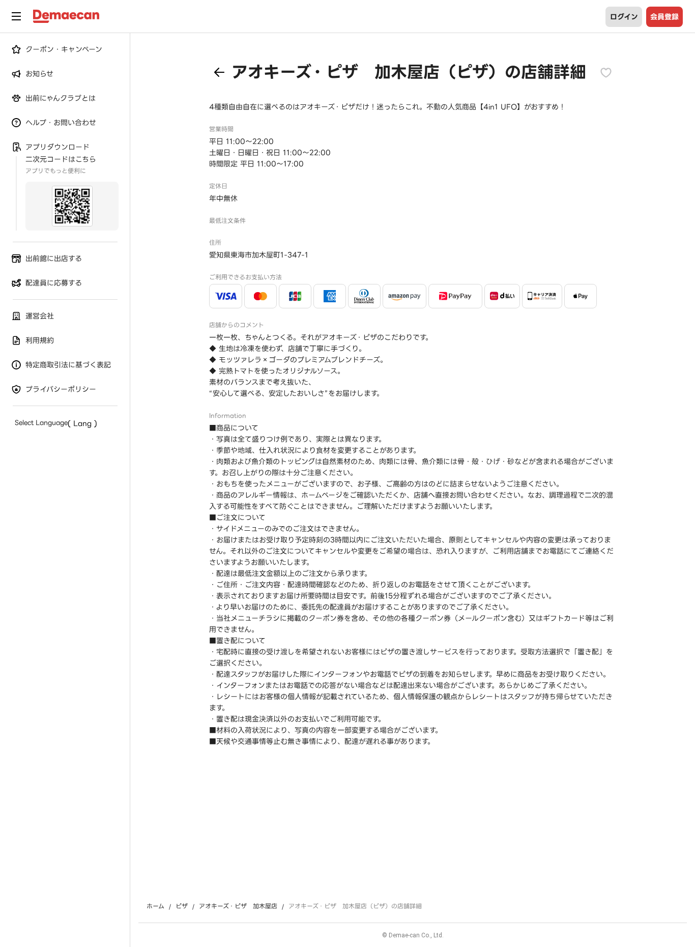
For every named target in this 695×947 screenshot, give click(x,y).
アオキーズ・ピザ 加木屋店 (238, 906)
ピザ (182, 906)
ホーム (155, 906)
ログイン (624, 16)
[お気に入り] (606, 72)
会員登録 (664, 16)
